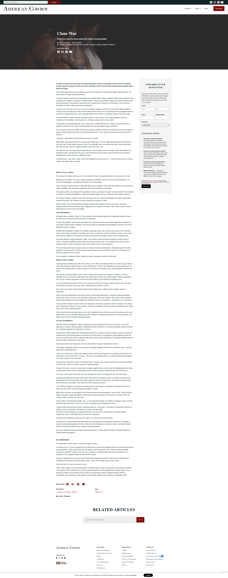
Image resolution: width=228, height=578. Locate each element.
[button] (58, 51)
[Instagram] (214, 2)
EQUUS (99, 556)
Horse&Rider (100, 559)
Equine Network (150, 550)
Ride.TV (124, 565)
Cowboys (60, 492)
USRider (124, 550)
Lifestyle (187, 8)
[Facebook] (211, 2)
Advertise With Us (151, 553)
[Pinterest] (218, 2)
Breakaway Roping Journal (104, 553)
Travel (206, 8)
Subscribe (146, 186)
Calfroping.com (101, 568)
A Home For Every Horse (129, 559)
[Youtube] (222, 2)
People (197, 8)
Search (54, 2)
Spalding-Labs (126, 553)
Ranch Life (99, 492)
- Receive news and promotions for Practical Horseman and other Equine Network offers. (155, 164)
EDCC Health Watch (127, 556)
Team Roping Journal (103, 562)
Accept (148, 575)
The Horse (100, 565)
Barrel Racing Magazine (103, 550)
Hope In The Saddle (127, 562)
